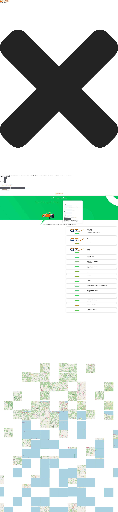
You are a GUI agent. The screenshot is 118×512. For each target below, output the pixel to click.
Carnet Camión (74, 195)
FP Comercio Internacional (54, 195)
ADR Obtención (77, 195)
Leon (87, 230)
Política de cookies (4, 189)
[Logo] (59, 194)
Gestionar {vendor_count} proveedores (7, 184)
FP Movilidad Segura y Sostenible (48, 195)
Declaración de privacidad (5, 190)
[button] (59, 89)
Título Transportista (37, 195)
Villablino (90, 291)
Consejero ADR (63, 195)
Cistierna (88, 257)
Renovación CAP (67, 195)
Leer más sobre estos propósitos (6, 185)
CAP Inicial (71, 195)
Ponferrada (90, 230)
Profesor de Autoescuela (59, 195)
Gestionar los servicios (5, 183)
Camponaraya (89, 262)
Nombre (73, 210)
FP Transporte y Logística (42, 195)
